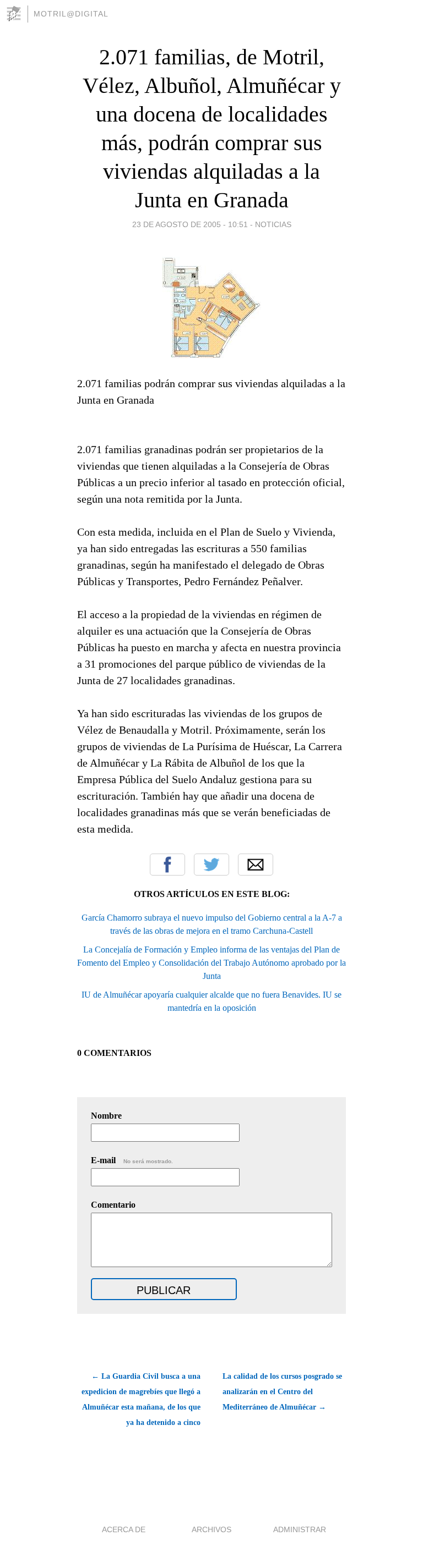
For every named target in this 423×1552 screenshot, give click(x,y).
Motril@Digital (71, 13)
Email (255, 865)
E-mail (132, 1160)
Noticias (273, 224)
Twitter (211, 865)
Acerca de (123, 1529)
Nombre (106, 1115)
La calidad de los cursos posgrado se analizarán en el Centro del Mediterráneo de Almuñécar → (282, 1391)
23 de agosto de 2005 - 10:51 (190, 224)
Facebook (167, 865)
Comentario (113, 1204)
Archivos (211, 1529)
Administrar (299, 1529)
